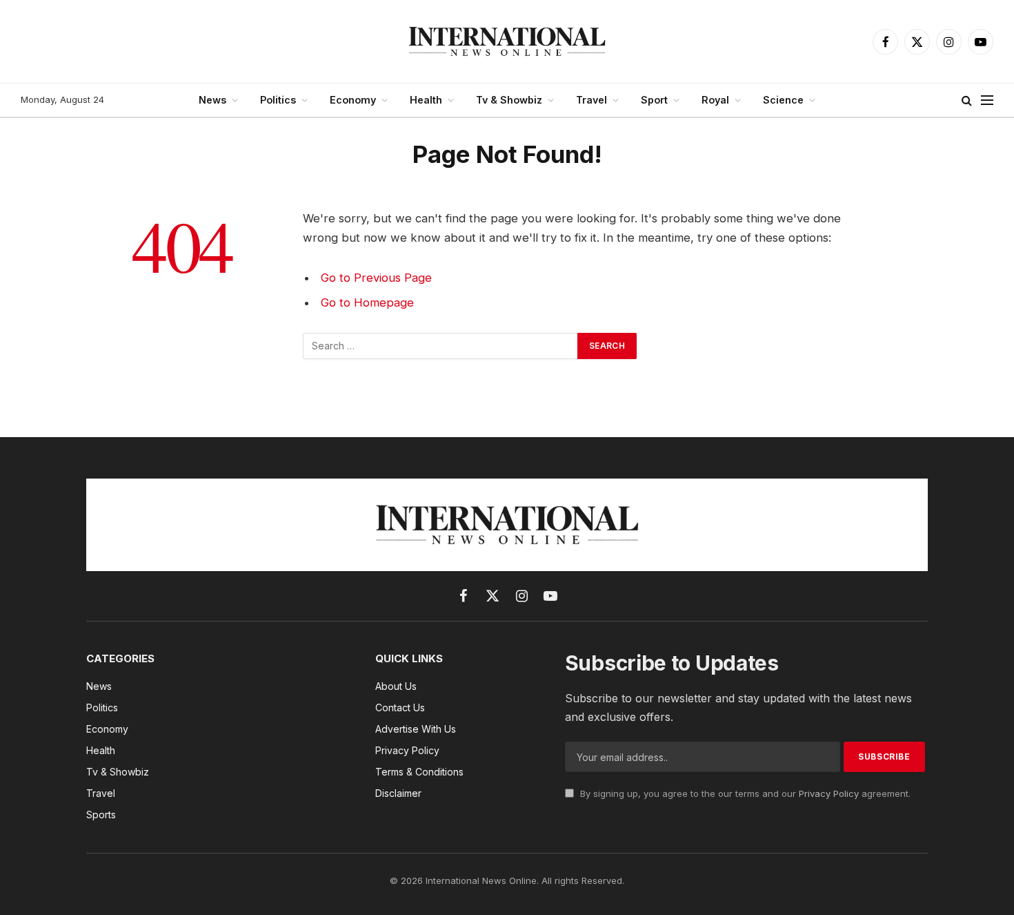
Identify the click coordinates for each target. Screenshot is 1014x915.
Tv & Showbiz (509, 100)
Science (783, 100)
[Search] (967, 100)
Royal (715, 100)
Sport (654, 100)
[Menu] (987, 100)
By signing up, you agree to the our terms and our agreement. (744, 793)
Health (426, 100)
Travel (591, 100)
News (212, 100)
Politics (278, 100)
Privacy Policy (829, 793)
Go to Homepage (367, 302)
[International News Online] (507, 41)
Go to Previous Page (376, 278)
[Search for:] (441, 346)
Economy (353, 100)
